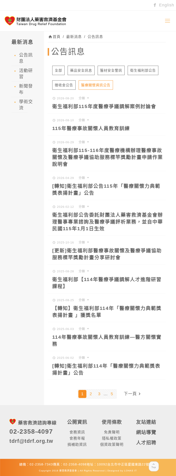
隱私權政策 (111, 438)
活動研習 (26, 73)
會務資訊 (77, 432)
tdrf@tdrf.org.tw (31, 441)
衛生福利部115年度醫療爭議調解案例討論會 (104, 106)
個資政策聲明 (112, 444)
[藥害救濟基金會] (35, 21)
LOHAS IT (130, 470)
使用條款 (112, 422)
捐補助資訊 (77, 444)
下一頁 (130, 394)
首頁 (56, 37)
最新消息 (74, 37)
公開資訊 (77, 422)
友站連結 (146, 422)
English (166, 5)
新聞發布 (26, 89)
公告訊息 (95, 37)
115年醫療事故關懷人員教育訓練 (91, 128)
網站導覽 (146, 432)
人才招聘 (146, 442)
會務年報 (77, 438)
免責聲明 (112, 432)
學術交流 (26, 104)
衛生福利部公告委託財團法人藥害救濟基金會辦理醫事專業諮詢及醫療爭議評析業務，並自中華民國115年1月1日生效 (107, 221)
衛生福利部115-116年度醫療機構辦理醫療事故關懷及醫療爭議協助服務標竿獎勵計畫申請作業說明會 (107, 157)
